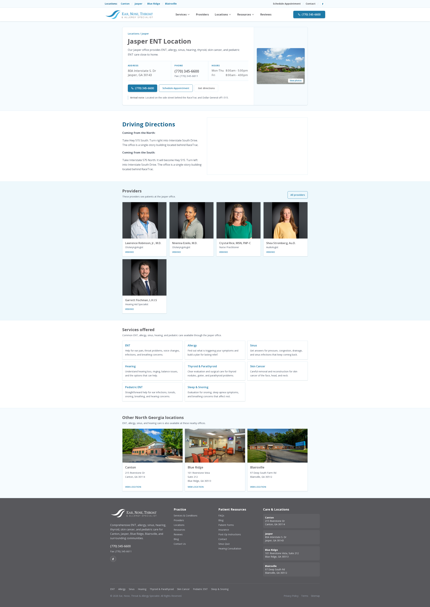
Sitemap (315, 595)
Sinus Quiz (224, 543)
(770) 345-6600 (311, 14)
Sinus (132, 589)
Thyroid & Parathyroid (162, 589)
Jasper (138, 3)
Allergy (121, 589)
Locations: (111, 3)
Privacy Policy (291, 595)
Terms (304, 595)
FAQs (221, 515)
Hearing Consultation (229, 548)
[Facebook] (322, 3)
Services (181, 14)
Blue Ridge (153, 3)
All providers (297, 194)
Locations (221, 14)
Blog (176, 539)
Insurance (223, 529)
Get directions (206, 88)
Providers (202, 14)
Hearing (142, 589)
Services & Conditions (185, 515)
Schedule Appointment (287, 3)
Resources (244, 14)
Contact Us (180, 543)
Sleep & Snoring (219, 589)
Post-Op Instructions (229, 534)
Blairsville (171, 3)
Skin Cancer (183, 589)
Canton (125, 3)
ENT (112, 589)
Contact (310, 3)
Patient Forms (226, 525)
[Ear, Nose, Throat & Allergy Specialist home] (129, 14)
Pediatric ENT (200, 589)
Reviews (265, 14)
